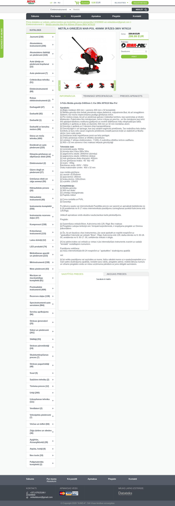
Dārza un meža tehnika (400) (37, 137)
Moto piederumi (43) (39, 269)
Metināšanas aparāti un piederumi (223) (39, 254)
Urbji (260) (35, 393)
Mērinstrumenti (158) (40, 262)
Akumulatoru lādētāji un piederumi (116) (40, 53)
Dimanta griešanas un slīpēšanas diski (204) (40, 155)
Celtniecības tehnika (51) (39, 81)
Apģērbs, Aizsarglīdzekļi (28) (39, 441)
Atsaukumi (51, 481)
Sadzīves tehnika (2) (39, 380)
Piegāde (116, 16)
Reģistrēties (140, 3)
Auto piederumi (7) (39, 73)
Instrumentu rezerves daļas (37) (40, 216)
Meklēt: (76, 9)
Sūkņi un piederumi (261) (39, 331)
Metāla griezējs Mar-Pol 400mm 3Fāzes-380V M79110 (70, 24)
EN (55, 3)
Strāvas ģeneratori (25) (39, 322)
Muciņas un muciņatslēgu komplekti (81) (36, 278)
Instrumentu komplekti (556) (41, 207)
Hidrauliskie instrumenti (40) (37, 198)
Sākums (35, 16)
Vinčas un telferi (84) (39, 424)
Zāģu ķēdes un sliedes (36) (41, 431)
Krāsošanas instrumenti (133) (38, 232)
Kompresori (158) (38, 224)
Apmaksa (96, 16)
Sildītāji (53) (35, 339)
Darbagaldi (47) (37, 107)
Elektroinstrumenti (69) (39, 90)
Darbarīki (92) (36, 114)
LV (51, 3)
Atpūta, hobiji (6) (38, 449)
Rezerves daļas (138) (40, 296)
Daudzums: (125, 51)
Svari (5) (34, 373)
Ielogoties (120, 3)
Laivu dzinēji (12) (38, 240)
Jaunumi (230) (36, 37)
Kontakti (137, 16)
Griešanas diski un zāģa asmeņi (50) (39, 180)
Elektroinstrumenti (34, 24)
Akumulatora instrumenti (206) (38, 44)
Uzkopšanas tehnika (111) (40, 400)
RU (59, 3)
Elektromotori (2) (38, 163)
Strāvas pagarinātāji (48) (39, 365)
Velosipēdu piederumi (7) (40, 416)
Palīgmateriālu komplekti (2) (37, 463)
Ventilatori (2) (36, 408)
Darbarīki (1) (36, 120)
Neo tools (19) (36, 455)
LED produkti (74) (38, 247)
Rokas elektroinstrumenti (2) (40, 99)
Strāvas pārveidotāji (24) (39, 347)
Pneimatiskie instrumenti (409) (38, 288)
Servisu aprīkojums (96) (39, 313)
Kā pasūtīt (76, 16)
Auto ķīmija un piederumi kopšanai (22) (39, 64)
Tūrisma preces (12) (39, 386)
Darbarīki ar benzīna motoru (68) (39, 128)
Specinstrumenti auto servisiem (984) (40, 304)
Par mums (56, 16)
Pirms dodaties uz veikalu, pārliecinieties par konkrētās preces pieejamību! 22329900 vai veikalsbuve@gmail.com (78, 22)
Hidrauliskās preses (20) (39, 189)
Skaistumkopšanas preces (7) (39, 356)
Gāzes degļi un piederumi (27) (37, 171)
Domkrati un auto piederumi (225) (38, 146)
